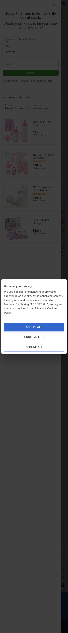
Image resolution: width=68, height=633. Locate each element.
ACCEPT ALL (34, 326)
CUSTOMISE (32, 336)
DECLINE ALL (34, 346)
